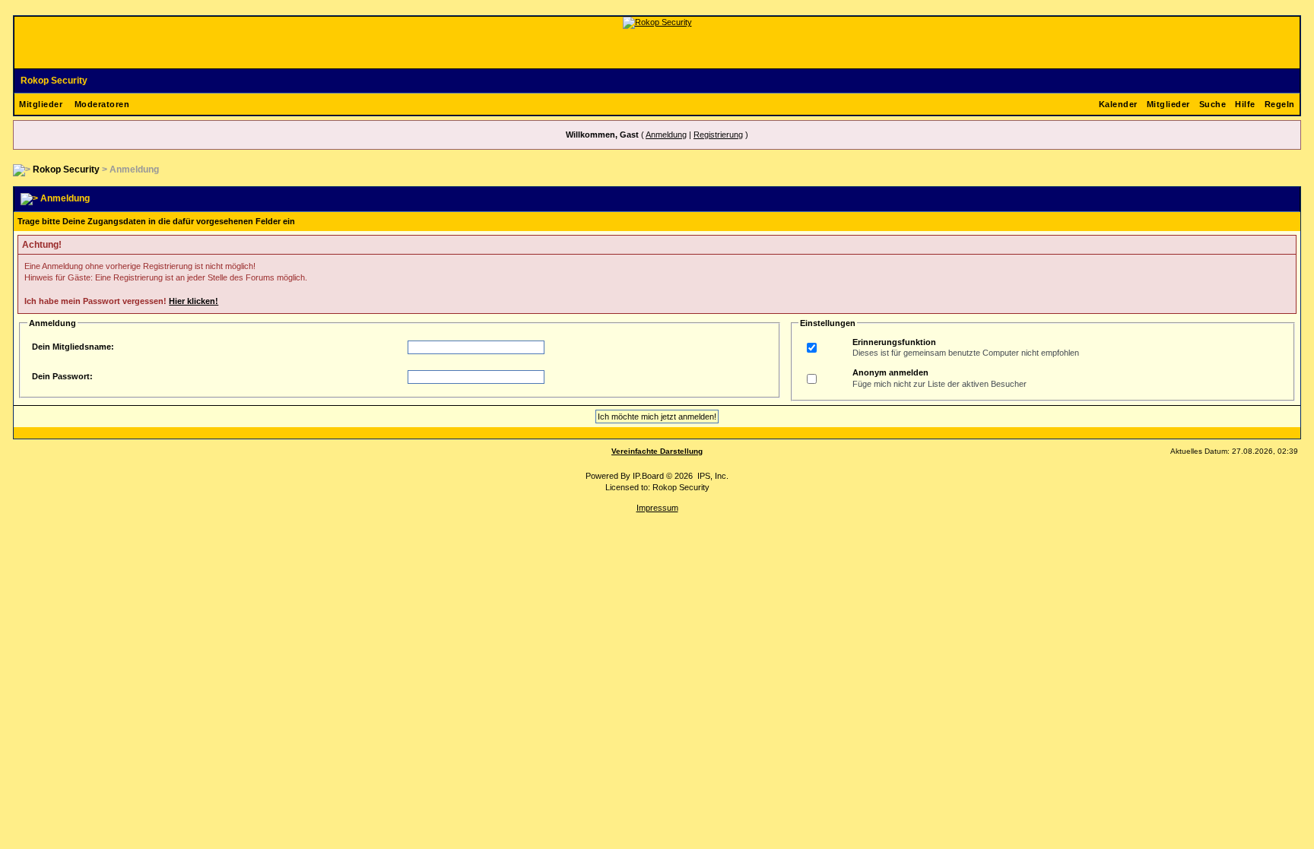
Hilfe (1245, 104)
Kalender (1118, 104)
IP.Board (648, 475)
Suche (1213, 104)
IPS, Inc (711, 475)
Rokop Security (54, 80)
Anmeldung (666, 134)
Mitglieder (40, 104)
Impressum (657, 507)
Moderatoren (102, 104)
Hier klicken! (193, 301)
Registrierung (718, 134)
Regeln (1280, 104)
